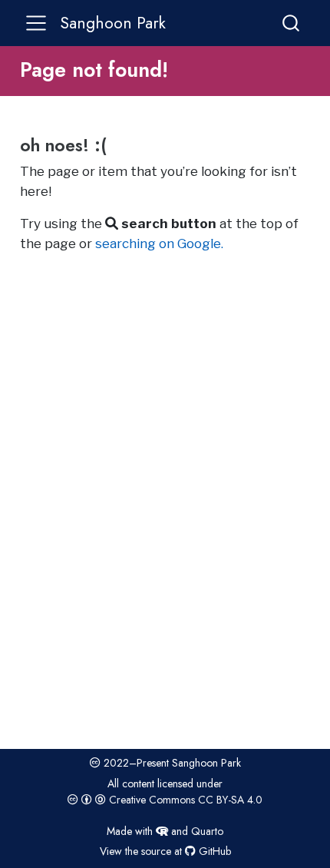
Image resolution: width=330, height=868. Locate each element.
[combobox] (291, 23)
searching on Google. (159, 243)
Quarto (207, 831)
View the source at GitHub (165, 851)
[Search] (290, 23)
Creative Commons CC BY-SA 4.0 (184, 799)
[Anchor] (118, 143)
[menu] (36, 23)
